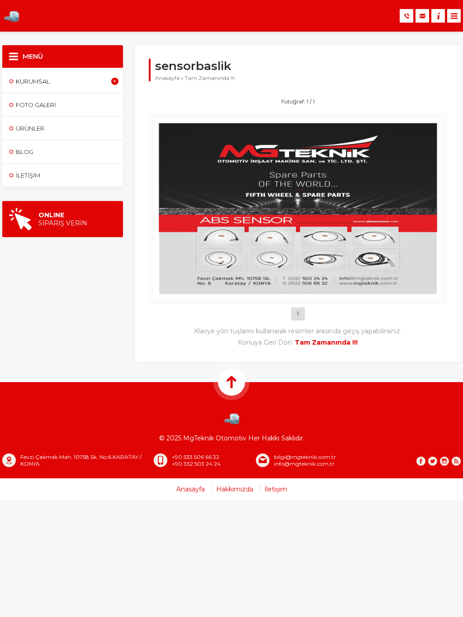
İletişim (276, 489)
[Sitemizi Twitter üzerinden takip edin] (432, 461)
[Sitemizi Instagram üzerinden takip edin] (444, 461)
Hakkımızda (234, 489)
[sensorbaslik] (298, 294)
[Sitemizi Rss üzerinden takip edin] (456, 461)
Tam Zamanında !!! (210, 78)
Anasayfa (167, 78)
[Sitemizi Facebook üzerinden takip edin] (420, 461)
